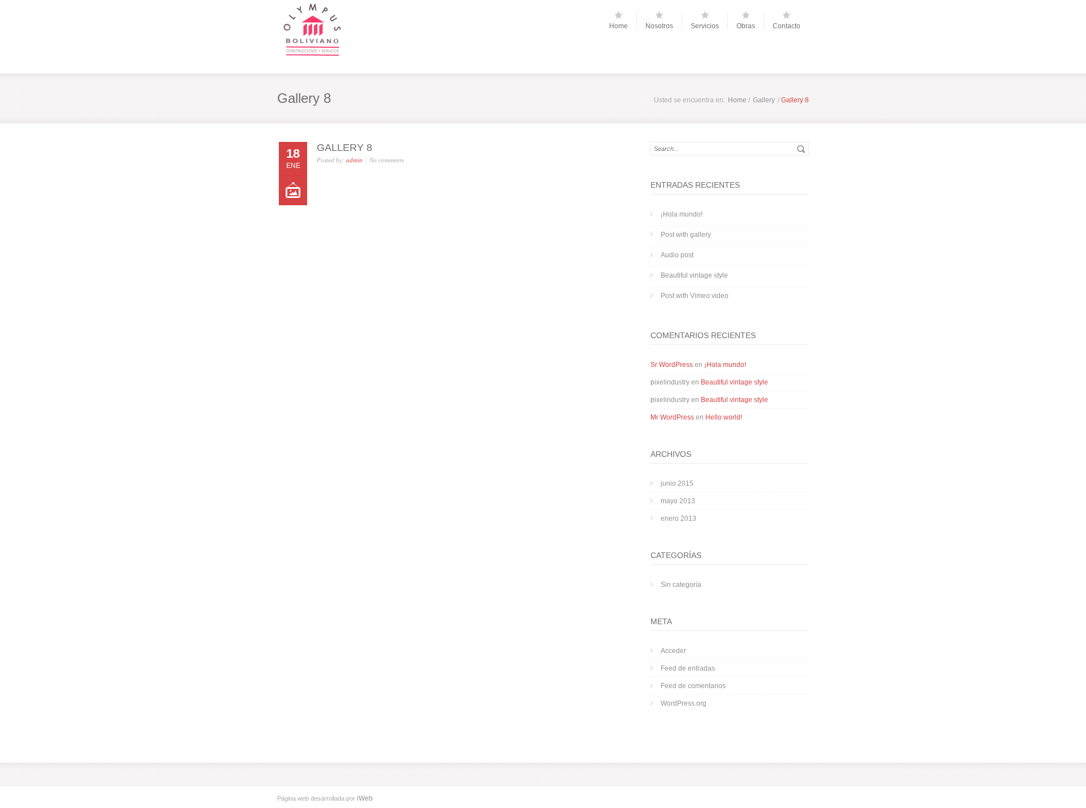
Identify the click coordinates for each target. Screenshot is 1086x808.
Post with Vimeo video (695, 296)
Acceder (673, 651)
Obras (745, 26)
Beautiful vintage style (694, 275)
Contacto (786, 26)
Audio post (677, 255)
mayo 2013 (678, 501)
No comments (386, 160)
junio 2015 (677, 483)
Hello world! (723, 417)
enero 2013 (678, 518)
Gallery (764, 100)
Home (618, 26)
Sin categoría (681, 585)
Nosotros (659, 26)
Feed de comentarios (693, 686)
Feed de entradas (688, 668)
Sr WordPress (671, 365)
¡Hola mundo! (682, 214)
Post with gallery (686, 235)
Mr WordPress (672, 417)
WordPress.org (683, 703)
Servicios (705, 26)
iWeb (365, 798)
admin (354, 160)
